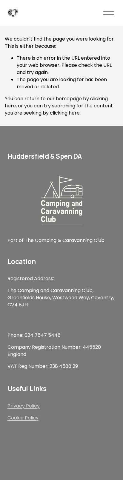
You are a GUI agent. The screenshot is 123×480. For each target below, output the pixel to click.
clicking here (65, 112)
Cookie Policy (23, 417)
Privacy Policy (23, 405)
